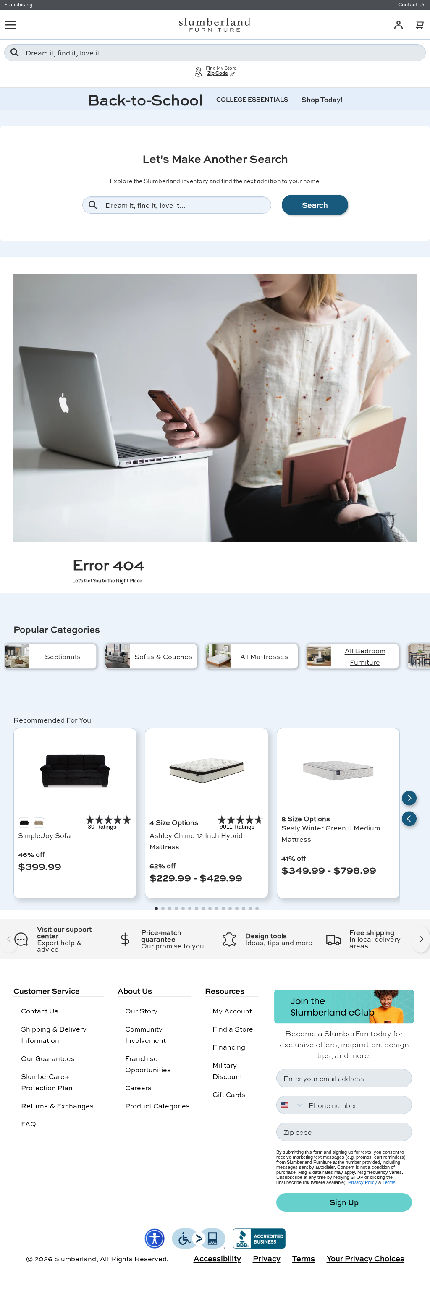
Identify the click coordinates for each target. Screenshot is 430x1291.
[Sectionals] (17, 656)
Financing (228, 1047)
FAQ (28, 1124)
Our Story (141, 1011)
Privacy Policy (362, 1182)
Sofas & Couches (163, 656)
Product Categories (157, 1105)
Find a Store (232, 1029)
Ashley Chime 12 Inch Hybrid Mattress (196, 840)
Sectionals (62, 656)
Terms (389, 1182)
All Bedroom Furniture (365, 656)
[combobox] (215, 52)
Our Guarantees (48, 1058)
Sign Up (344, 1202)
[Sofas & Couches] (117, 656)
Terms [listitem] (303, 1258)
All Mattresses (264, 656)
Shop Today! (322, 99)
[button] (419, 24)
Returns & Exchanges (57, 1105)
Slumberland (75, 1258)
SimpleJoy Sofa (44, 835)
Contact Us (39, 1011)
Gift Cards (228, 1094)
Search (315, 204)
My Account (232, 1011)
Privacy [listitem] (267, 1258)
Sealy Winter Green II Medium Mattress (330, 833)
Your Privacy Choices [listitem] (365, 1258)
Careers (138, 1087)
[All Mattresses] (218, 656)
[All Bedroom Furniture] (319, 656)
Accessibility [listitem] (217, 1258)
